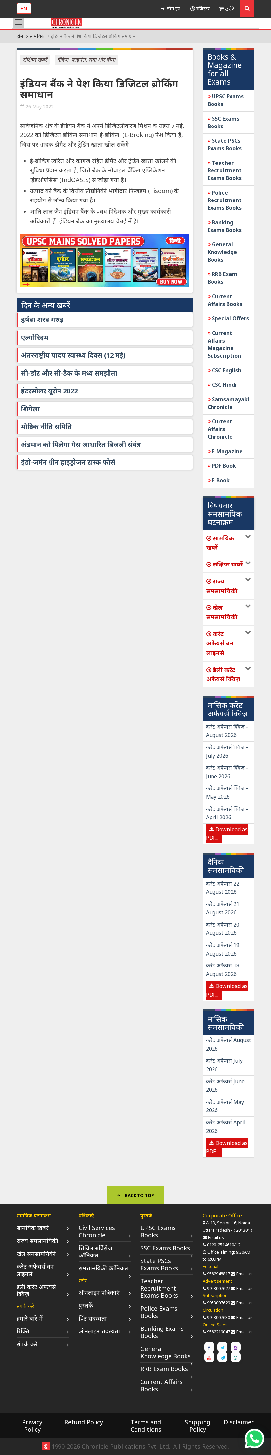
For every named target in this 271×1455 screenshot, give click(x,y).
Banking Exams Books (225, 226)
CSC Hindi (224, 384)
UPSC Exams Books (158, 1231)
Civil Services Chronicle (97, 1231)
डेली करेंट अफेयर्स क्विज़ (36, 1290)
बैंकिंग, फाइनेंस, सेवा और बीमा (86, 59)
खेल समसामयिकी (36, 1253)
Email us (216, 1237)
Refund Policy (83, 1422)
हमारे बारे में (30, 1318)
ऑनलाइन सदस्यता (99, 1331)
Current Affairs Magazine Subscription (224, 344)
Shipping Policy (197, 1425)
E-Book (220, 480)
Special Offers (230, 318)
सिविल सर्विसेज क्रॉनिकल (95, 1251)
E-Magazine (227, 451)
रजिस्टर (202, 8)
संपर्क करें (27, 1344)
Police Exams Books (158, 1312)
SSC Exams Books (165, 1248)
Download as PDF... (227, 834)
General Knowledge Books (222, 252)
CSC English (226, 370)
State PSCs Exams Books (225, 144)
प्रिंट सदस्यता (93, 1318)
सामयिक (37, 36)
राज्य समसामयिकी (37, 1241)
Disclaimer (239, 1422)
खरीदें (229, 9)
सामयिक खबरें (33, 1228)
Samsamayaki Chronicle (228, 403)
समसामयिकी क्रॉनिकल (104, 1268)
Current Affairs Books (225, 300)
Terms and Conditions (146, 1425)
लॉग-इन (172, 8)
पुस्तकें (86, 1305)
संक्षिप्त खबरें (35, 59)
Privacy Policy (32, 1425)
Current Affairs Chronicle (220, 429)
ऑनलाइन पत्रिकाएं (99, 1292)
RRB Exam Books (222, 278)
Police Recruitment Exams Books (225, 200)
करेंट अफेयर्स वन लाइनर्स (35, 1270)
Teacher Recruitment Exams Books (225, 170)
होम (20, 36)
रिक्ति (23, 1331)
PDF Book (223, 465)
